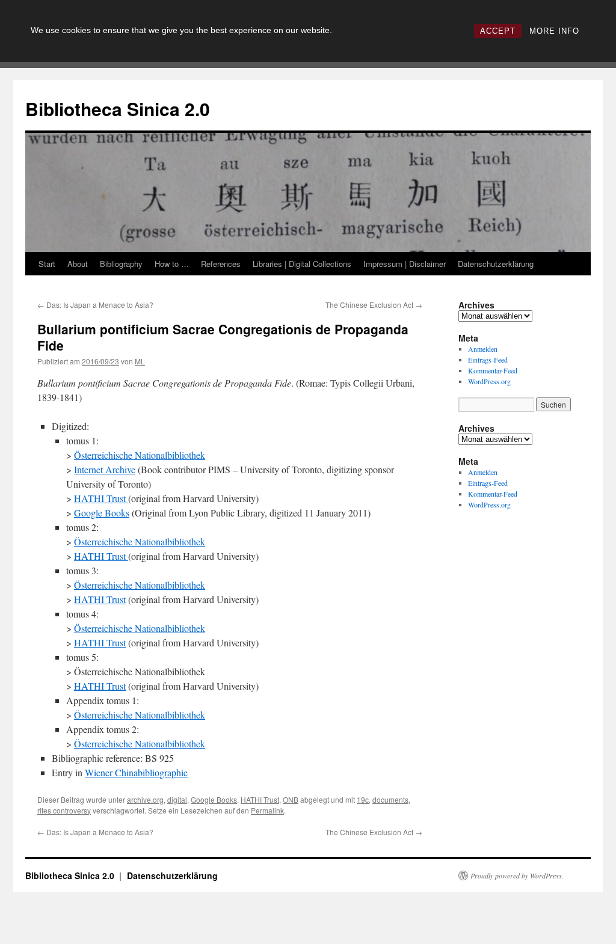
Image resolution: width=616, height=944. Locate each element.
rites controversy (64, 810)
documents (390, 799)
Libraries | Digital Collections (302, 263)
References (221, 263)
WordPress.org (489, 381)
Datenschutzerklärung (496, 263)
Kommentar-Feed (492, 370)
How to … (172, 263)
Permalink (267, 810)
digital (177, 799)
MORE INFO (554, 30)
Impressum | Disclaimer (404, 263)
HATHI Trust (101, 498)
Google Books (101, 512)
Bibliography (121, 263)
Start (46, 263)
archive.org (145, 799)
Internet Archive (104, 469)
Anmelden (482, 349)
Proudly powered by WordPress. (517, 875)
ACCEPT (498, 30)
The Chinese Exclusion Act (373, 304)
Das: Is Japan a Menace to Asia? (95, 304)
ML (140, 361)
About (77, 263)
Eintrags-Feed (488, 359)
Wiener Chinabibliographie (136, 772)
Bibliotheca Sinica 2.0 (117, 108)
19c (363, 799)
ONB (290, 799)
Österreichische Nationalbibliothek (139, 455)
